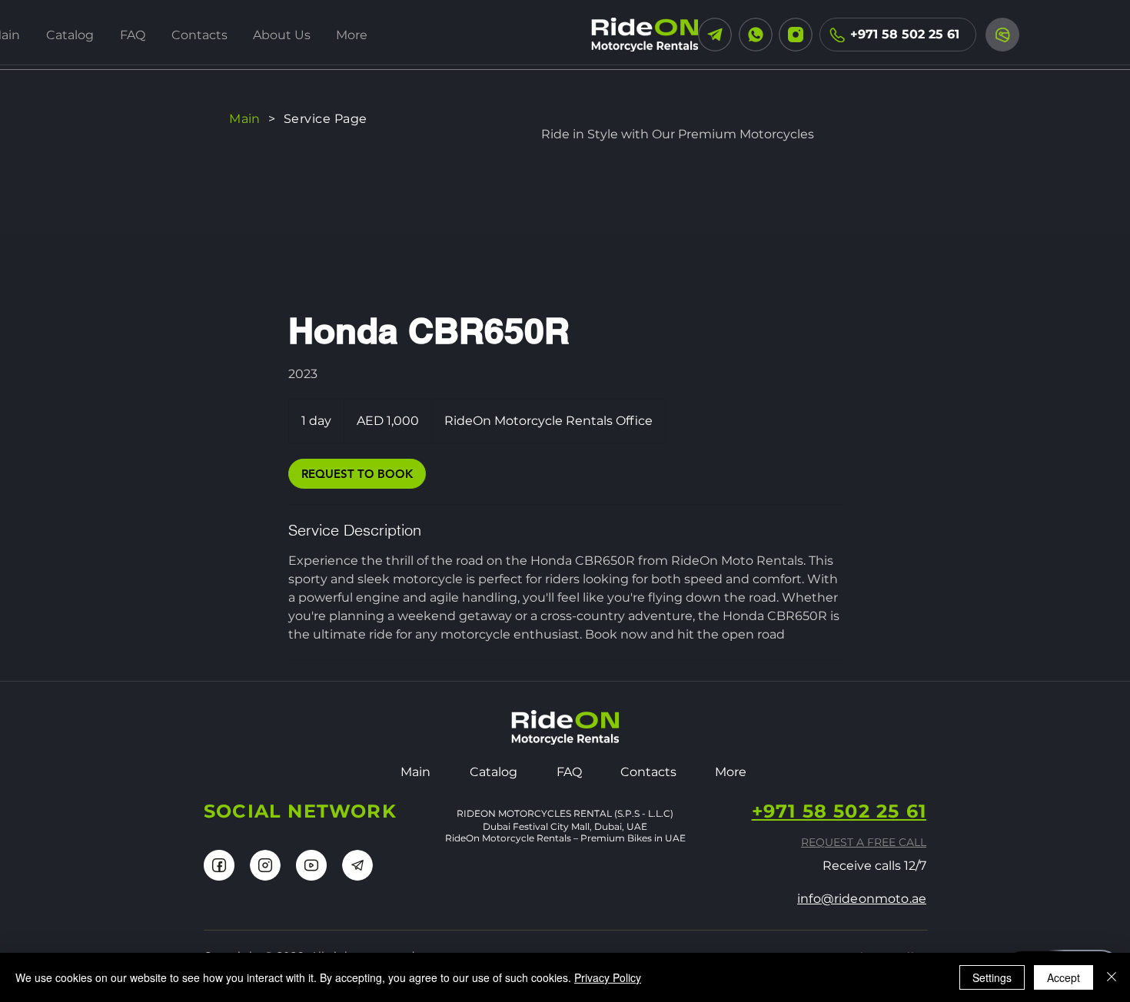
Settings (992, 977)
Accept (1063, 977)
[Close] (1111, 977)
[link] (357, 474)
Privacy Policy (607, 977)
